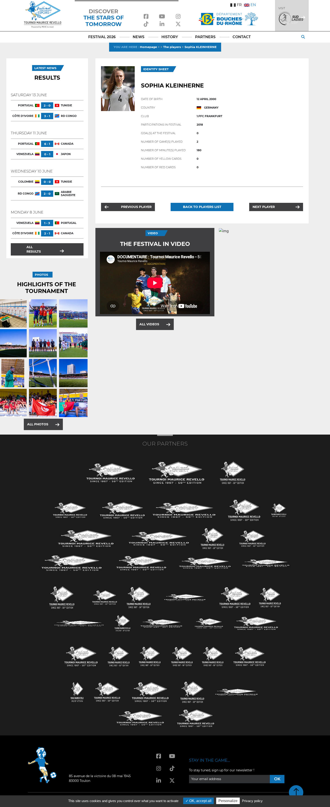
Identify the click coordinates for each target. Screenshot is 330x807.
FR (239, 5)
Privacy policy (252, 801)
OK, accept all (199, 801)
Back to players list (202, 207)
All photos (37, 424)
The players (172, 47)
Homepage (148, 47)
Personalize (228, 801)
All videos (149, 324)
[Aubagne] (70, 510)
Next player (264, 207)
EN (253, 5)
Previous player (136, 207)
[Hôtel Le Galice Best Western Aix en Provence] (81, 656)
